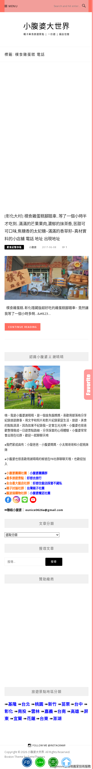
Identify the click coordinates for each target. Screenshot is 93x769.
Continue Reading (22, 327)
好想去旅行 (34, 478)
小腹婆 (33, 247)
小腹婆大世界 (46, 26)
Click (88, 384)
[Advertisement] (46, 142)
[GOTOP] (66, 762)
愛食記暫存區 (14, 247)
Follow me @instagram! (49, 745)
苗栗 (65, 704)
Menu (13, 6)
